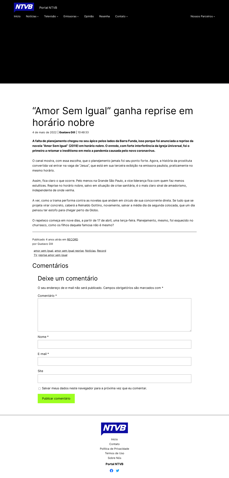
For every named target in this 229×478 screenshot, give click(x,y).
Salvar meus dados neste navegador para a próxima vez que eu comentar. (94, 388)
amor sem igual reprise (69, 250)
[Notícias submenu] (38, 16)
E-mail (43, 354)
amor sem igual (43, 250)
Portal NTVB (48, 7)
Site (40, 371)
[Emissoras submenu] (78, 16)
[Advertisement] (114, 55)
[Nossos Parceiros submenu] (214, 16)
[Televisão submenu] (57, 16)
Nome (43, 337)
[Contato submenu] (127, 16)
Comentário (47, 295)
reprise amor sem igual (52, 255)
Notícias (90, 250)
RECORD (72, 239)
